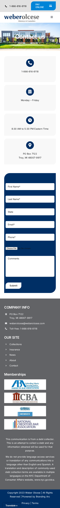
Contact (13, 365)
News (12, 354)
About (12, 360)
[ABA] (25, 380)
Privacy (26, 503)
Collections (15, 344)
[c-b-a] (25, 393)
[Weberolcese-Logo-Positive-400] (21, 15)
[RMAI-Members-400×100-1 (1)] (25, 407)
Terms (35, 503)
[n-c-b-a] (25, 420)
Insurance (14, 349)
